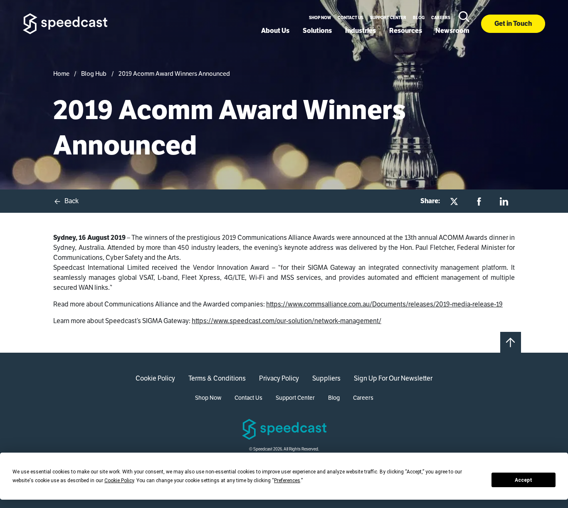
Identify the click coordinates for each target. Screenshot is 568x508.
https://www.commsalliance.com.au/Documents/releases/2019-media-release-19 (384, 304)
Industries (360, 30)
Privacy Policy (279, 378)
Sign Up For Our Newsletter (393, 378)
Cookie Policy (155, 378)
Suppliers (326, 378)
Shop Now (320, 17)
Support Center (388, 17)
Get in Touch (513, 23)
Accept (523, 480)
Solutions (317, 30)
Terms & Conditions (217, 378)
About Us (275, 30)
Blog (419, 17)
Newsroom (452, 30)
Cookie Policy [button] (119, 480)
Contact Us (350, 17)
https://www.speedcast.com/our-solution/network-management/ (286, 320)
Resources (405, 30)
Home (61, 73)
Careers (440, 17)
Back (71, 201)
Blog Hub (93, 73)
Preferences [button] (287, 480)
